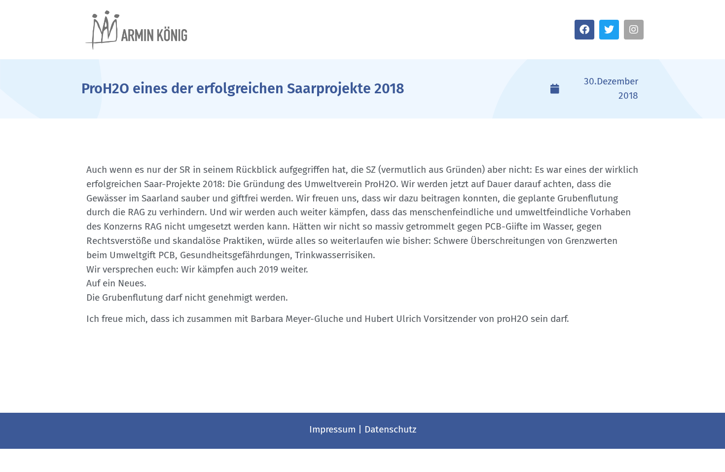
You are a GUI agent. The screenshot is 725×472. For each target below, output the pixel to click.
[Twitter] (609, 29)
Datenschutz (390, 429)
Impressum (332, 429)
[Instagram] (634, 29)
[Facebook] (584, 29)
